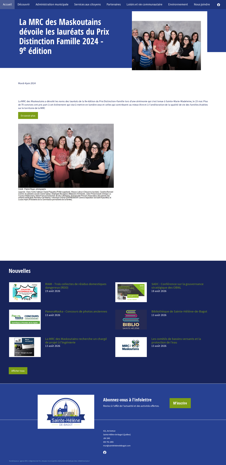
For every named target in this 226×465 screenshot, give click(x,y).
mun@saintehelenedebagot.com (117, 445)
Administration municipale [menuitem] (52, 4)
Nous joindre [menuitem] (202, 4)
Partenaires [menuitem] (114, 4)
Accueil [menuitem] (7, 4)
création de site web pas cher (67, 461)
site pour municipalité (49, 461)
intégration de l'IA (34, 461)
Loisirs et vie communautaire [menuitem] (144, 4)
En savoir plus (28, 115)
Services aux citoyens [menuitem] (87, 4)
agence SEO (24, 461)
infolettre (81, 461)
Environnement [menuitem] (178, 4)
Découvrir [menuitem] (24, 4)
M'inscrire (180, 403)
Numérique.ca (14, 461)
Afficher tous (18, 370)
